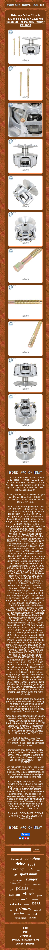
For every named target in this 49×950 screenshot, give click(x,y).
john (28, 914)
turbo (30, 869)
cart (32, 889)
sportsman (28, 874)
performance (37, 884)
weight (26, 904)
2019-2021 (16, 883)
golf (11, 889)
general (27, 884)
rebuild (38, 890)
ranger (32, 879)
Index (25, 928)
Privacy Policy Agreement (25, 940)
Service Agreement (25, 944)
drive (20, 863)
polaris (22, 888)
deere (11, 910)
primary (23, 908)
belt (36, 903)
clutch (29, 894)
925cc (16, 899)
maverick (37, 910)
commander (20, 917)
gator (39, 895)
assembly (17, 869)
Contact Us (25, 936)
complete (32, 858)
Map (25, 932)
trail (35, 914)
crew (38, 870)
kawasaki (16, 859)
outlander (15, 904)
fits (15, 874)
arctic (25, 899)
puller (19, 913)
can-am (14, 894)
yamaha (35, 900)
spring (32, 917)
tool (31, 864)
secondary (18, 880)
